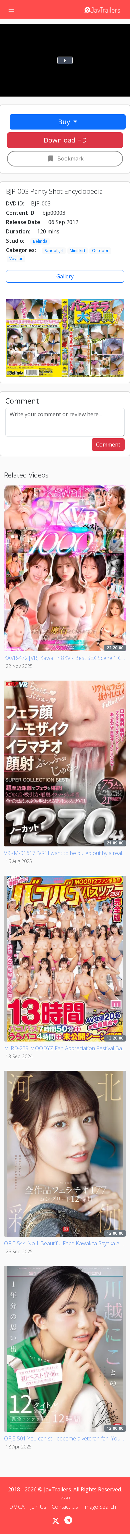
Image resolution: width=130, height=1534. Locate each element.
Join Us (38, 1506)
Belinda (40, 241)
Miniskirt (77, 250)
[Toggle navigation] (11, 9)
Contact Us (65, 1506)
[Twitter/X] (55, 1520)
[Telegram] (68, 1520)
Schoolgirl (54, 250)
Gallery (65, 276)
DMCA (17, 1506)
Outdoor (100, 250)
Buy (65, 121)
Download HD (65, 140)
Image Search (99, 1506)
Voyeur (16, 258)
